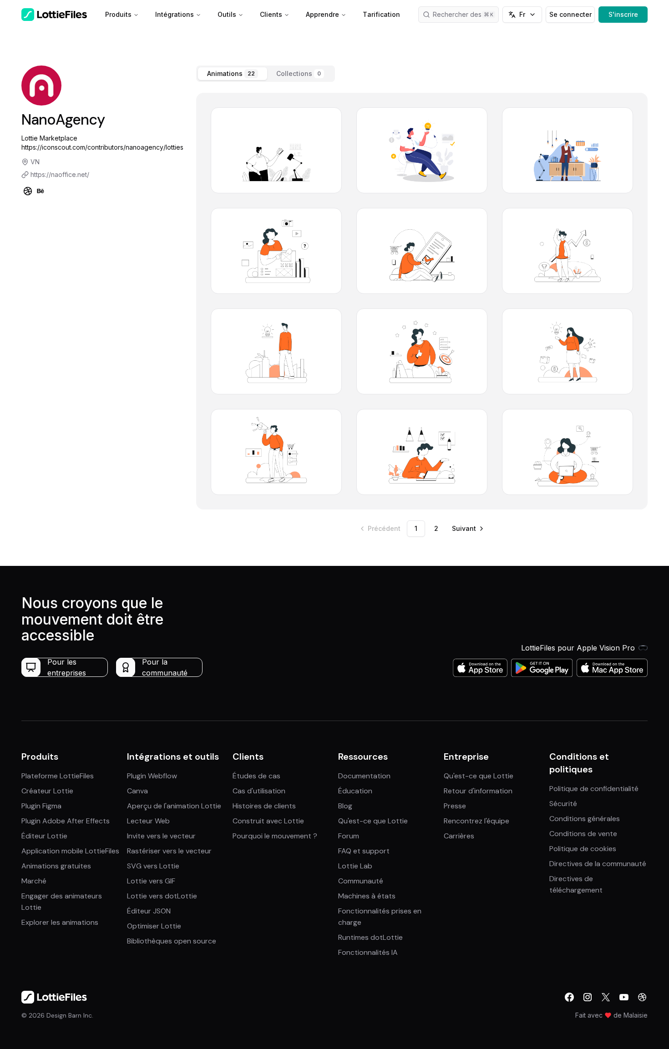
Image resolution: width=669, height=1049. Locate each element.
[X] (605, 997)
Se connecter (570, 14)
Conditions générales (584, 818)
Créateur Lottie (47, 791)
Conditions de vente (583, 833)
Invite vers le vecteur (161, 836)
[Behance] (40, 191)
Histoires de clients (264, 806)
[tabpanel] (422, 301)
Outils (227, 14)
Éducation (355, 791)
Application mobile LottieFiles (70, 851)
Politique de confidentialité (594, 788)
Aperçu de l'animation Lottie (174, 806)
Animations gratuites (56, 866)
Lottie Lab (355, 866)
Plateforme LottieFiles (57, 776)
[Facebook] (569, 997)
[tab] (232, 73)
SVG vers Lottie (153, 866)
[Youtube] (623, 997)
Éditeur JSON (149, 911)
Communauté (360, 881)
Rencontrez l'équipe (476, 821)
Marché (33, 881)
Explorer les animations (59, 922)
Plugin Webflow (152, 776)
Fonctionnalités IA (368, 952)
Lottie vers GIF (151, 881)
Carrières (459, 836)
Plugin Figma (41, 806)
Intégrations (174, 14)
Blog (345, 806)
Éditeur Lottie (44, 836)
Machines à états (366, 896)
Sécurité (563, 803)
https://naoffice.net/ (59, 174)
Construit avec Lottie (268, 821)
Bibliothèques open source (171, 941)
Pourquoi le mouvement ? (275, 836)
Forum (348, 836)
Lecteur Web (148, 821)
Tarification (381, 14)
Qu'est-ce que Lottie (373, 821)
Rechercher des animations (466, 14)
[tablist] (265, 74)
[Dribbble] (27, 191)
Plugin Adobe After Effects (65, 821)
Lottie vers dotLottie (162, 896)
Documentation (364, 776)
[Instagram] (587, 997)
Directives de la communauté (597, 863)
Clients (271, 14)
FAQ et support (364, 851)
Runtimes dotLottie (370, 937)
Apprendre (322, 14)
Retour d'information (478, 791)
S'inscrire (623, 14)
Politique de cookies (582, 848)
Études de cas (256, 776)
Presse (455, 806)
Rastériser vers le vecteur (169, 851)
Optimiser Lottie (154, 926)
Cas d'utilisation (259, 791)
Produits (118, 14)
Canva (137, 791)
